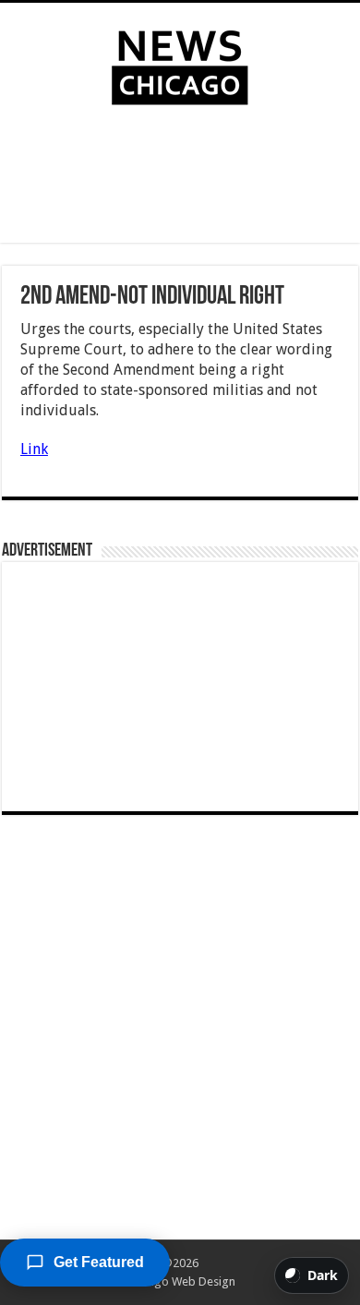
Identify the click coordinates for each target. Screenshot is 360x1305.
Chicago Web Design (180, 1281)
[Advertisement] (180, 178)
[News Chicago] (180, 64)
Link (34, 449)
